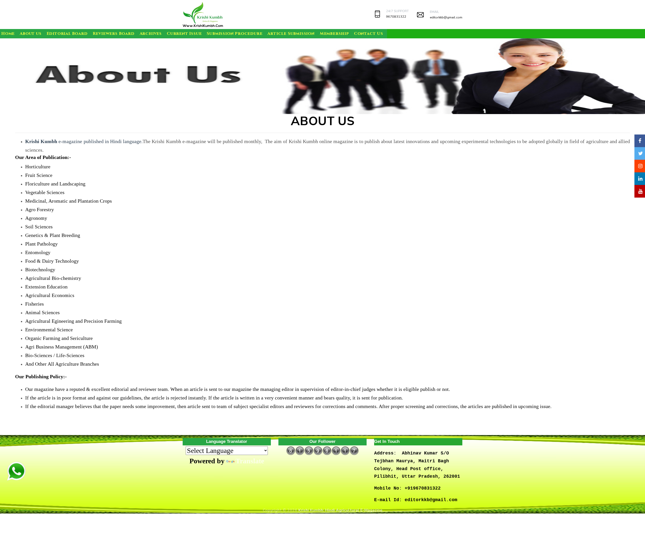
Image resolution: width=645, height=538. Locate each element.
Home (8, 33)
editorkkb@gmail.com (446, 17)
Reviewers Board (114, 33)
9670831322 (396, 16)
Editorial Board (67, 33)
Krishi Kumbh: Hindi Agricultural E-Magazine (340, 510)
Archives (151, 33)
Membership (334, 33)
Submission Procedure (234, 33)
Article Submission (290, 33)
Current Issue (184, 33)
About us (30, 33)
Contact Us (368, 33)
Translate (250, 461)
